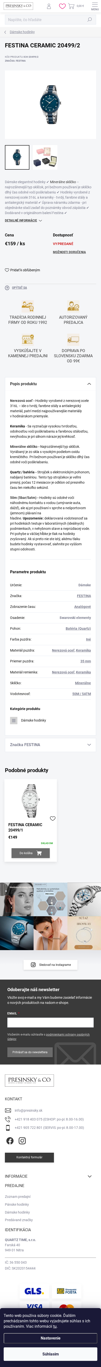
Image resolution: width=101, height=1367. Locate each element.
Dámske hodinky (33, 720)
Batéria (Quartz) (78, 628)
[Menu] (95, 6)
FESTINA (84, 596)
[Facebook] (9, 1140)
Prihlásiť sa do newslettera (30, 1052)
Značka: (15, 60)
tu (55, 1326)
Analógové (82, 607)
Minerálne (83, 683)
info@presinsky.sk (28, 1110)
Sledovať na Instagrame (55, 965)
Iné (88, 639)
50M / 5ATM (81, 694)
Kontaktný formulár (29, 1157)
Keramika (83, 650)
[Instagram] (21, 1140)
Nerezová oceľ (21, 401)
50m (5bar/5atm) (23, 498)
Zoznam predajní (17, 1197)
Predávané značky (19, 1220)
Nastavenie (51, 1338)
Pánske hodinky (17, 1204)
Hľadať (89, 19)
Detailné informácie (21, 220)
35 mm (85, 661)
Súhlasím (50, 1354)
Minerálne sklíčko (63, 182)
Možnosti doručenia (69, 252)
